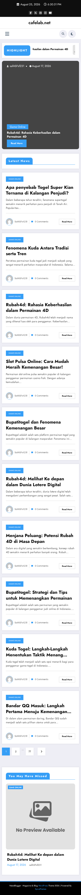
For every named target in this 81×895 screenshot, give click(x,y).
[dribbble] (40, 13)
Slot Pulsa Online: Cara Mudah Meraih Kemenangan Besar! (37, 364)
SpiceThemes (40, 889)
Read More (67, 221)
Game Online (15, 179)
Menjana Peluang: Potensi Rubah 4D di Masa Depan (39, 538)
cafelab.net (40, 22)
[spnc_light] (72, 34)
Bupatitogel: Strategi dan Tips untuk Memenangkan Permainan (39, 595)
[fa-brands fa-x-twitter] (35, 13)
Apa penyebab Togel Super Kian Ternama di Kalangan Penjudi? (39, 190)
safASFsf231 (21, 221)
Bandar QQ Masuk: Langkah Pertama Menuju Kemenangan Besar (36, 708)
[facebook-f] (30, 13)
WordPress (43, 885)
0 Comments (41, 221)
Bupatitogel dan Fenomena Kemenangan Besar (33, 425)
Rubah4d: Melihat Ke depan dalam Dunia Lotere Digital (35, 482)
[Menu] (7, 34)
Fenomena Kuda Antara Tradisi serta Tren (37, 251)
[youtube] (50, 13)
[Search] (63, 34)
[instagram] (45, 13)
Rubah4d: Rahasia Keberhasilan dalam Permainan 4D (39, 307)
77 (30, 751)
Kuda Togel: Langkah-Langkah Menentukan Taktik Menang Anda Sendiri (37, 652)
